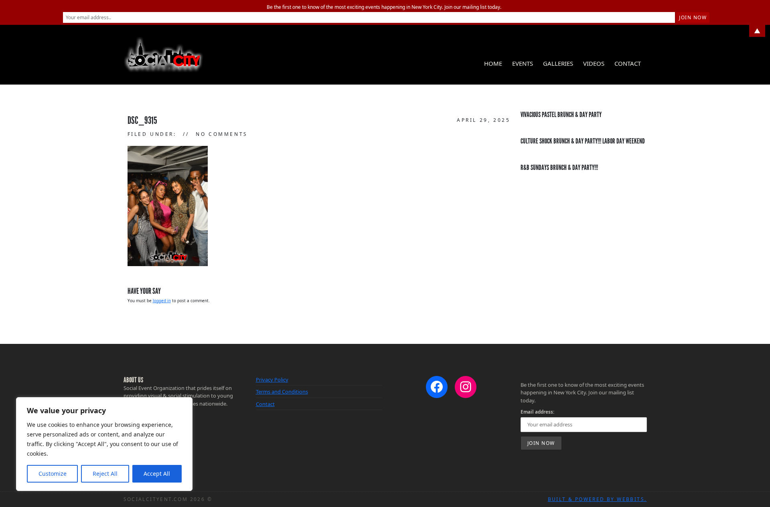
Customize (52, 473)
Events (522, 63)
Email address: (537, 411)
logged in (162, 300)
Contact (627, 63)
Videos (593, 63)
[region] (104, 444)
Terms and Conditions (282, 391)
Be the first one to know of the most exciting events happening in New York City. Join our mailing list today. (384, 7)
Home (493, 63)
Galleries (558, 63)
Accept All (157, 473)
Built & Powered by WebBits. (597, 499)
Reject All (105, 473)
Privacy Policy (272, 379)
